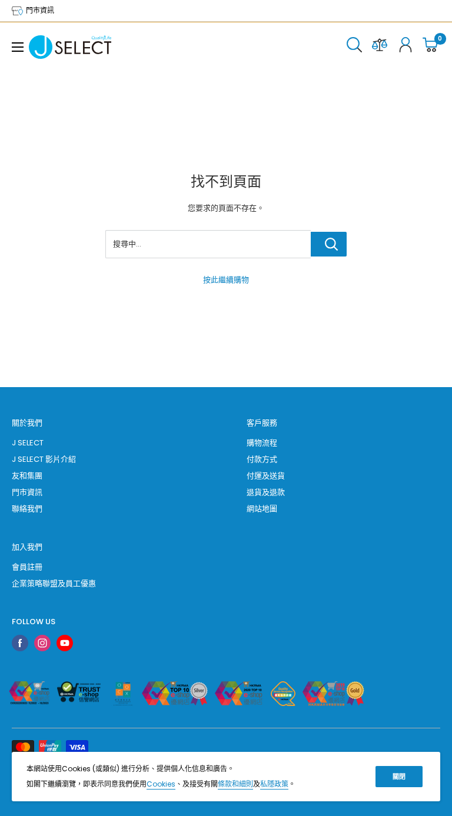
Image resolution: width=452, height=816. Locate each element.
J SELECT (28, 442)
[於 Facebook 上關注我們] (20, 643)
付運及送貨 (266, 475)
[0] (431, 47)
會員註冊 (27, 566)
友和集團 (27, 475)
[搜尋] (354, 47)
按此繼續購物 (226, 279)
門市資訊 (39, 10)
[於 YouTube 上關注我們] (64, 643)
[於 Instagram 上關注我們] (42, 643)
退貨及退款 (266, 492)
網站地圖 (262, 508)
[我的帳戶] (405, 47)
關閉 (399, 776)
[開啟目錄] (18, 47)
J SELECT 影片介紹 (44, 459)
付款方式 (262, 459)
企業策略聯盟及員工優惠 (54, 583)
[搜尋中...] (329, 244)
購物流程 (262, 442)
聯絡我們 (27, 508)
